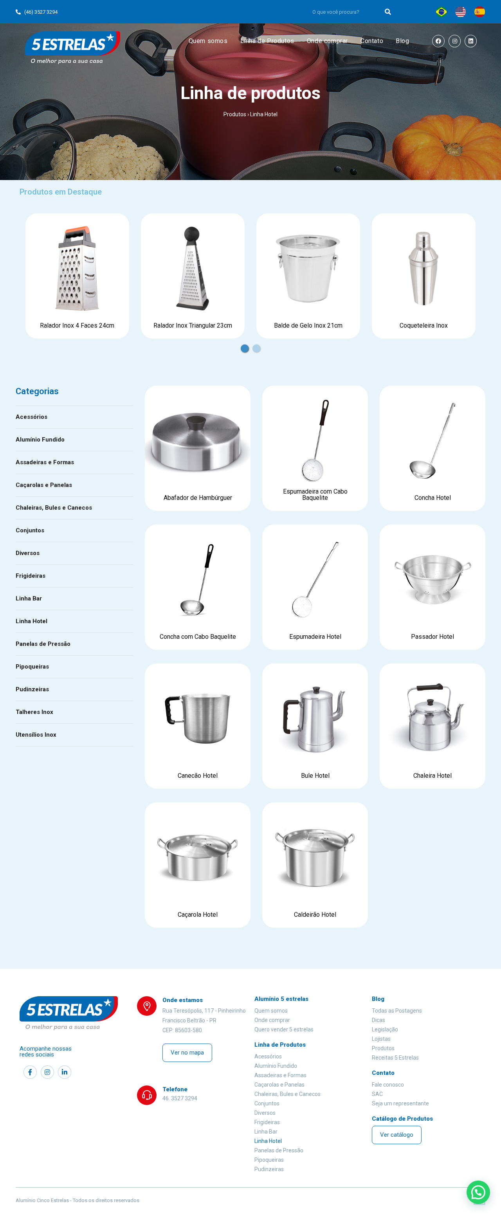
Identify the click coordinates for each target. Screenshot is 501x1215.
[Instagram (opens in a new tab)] (455, 41)
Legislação (385, 1029)
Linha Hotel (31, 621)
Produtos (234, 114)
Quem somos (271, 1011)
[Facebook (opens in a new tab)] (438, 41)
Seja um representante (400, 1103)
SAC (377, 1094)
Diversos (28, 553)
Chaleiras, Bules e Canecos (54, 507)
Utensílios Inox (36, 734)
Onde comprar (272, 1020)
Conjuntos (30, 530)
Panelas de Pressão (43, 643)
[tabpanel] (77, 276)
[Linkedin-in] (64, 1072)
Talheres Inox (34, 712)
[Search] (388, 12)
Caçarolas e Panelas (44, 485)
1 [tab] (245, 344)
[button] (187, 1053)
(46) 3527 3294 (39, 12)
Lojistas (381, 1039)
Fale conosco (388, 1085)
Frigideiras (30, 575)
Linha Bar (29, 598)
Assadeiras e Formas (45, 462)
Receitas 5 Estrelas (395, 1058)
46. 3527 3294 (179, 1098)
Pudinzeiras (32, 689)
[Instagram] (47, 1072)
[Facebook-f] (30, 1072)
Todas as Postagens (397, 1011)
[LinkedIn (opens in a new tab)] (471, 41)
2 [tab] (256, 344)
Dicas (378, 1020)
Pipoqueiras (32, 666)
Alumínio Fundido (40, 439)
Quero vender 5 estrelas (284, 1029)
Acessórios (31, 416)
